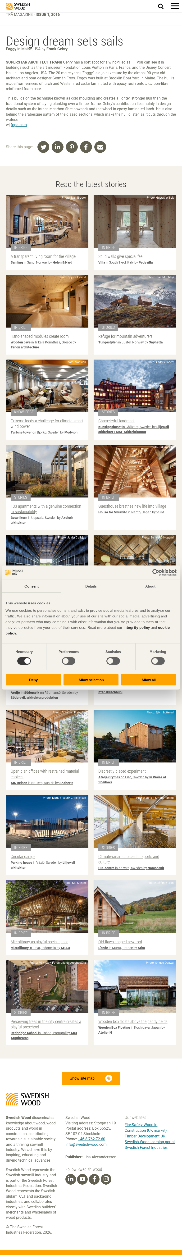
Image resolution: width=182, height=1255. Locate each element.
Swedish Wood (18, 6)
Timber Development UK (145, 1136)
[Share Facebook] (86, 147)
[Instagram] (106, 1179)
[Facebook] (94, 1179)
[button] (175, 6)
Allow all (148, 680)
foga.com (19, 125)
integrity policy (136, 627)
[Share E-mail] (100, 147)
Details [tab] (91, 586)
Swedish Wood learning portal (150, 1142)
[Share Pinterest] (72, 147)
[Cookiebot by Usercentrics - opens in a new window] (156, 572)
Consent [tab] (31, 586)
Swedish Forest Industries (146, 1147)
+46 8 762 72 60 (91, 1139)
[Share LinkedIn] (58, 147)
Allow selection (91, 680)
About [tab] (150, 586)
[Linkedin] (70, 1179)
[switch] (68, 661)
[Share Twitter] (43, 147)
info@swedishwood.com (86, 1144)
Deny (33, 680)
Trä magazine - (33, 14)
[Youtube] (82, 1179)
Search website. (163, 5)
